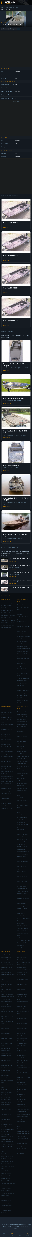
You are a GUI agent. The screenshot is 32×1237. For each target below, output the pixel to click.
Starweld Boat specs (22, 1128)
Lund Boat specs (5, 1050)
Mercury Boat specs (6, 1062)
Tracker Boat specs (21, 1136)
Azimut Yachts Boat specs (7, 602)
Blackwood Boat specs (6, 981)
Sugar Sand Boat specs (7, 1156)
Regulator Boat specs (6, 791)
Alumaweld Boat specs (6, 959)
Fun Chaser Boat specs (7, 1016)
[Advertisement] (16, 50)
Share (5, 29)
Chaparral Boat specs (22, 631)
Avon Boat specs (21, 974)
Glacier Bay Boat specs (7, 754)
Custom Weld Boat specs (23, 770)
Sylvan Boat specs (5, 1178)
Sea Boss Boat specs (6, 1112)
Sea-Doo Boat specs (6, 1121)
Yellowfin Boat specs (22, 947)
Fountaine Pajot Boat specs (23, 648)
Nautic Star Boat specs (6, 1072)
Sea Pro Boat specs (21, 878)
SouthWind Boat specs (22, 891)
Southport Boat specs (22, 888)
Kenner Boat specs (6, 1036)
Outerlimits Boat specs (7, 778)
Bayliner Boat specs (21, 621)
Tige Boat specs (21, 923)
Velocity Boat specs (21, 937)
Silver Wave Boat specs (7, 1136)
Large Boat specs (5, 599)
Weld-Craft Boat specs (22, 1151)
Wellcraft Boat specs (22, 697)
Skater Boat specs (21, 886)
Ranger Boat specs (6, 1102)
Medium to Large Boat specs (22, 600)
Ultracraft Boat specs (22, 1143)
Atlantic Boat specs (21, 726)
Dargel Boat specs (21, 1006)
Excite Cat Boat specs (22, 641)
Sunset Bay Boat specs (7, 1170)
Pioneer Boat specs (6, 1094)
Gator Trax (11, 7)
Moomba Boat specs (6, 1070)
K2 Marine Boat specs (22, 1052)
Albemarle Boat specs (22, 604)
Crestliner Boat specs (6, 1006)
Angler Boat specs (21, 719)
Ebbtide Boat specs (21, 778)
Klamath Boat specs (21, 1055)
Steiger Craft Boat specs (23, 901)
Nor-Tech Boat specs (6, 617)
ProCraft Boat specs (6, 1099)
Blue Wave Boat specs (22, 989)
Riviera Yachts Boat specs (7, 625)
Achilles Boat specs (21, 954)
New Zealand (23, 1220)
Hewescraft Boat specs (22, 800)
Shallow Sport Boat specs (7, 1129)
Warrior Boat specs (6, 1200)
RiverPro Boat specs (22, 1106)
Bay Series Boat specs (22, 979)
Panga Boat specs (21, 844)
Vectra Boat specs (5, 1190)
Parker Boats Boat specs (7, 781)
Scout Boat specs (5, 796)
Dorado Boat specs (6, 736)
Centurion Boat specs (6, 717)
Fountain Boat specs (22, 646)
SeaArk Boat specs (21, 1111)
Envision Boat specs (22, 783)
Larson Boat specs (6, 768)
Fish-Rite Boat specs (22, 1023)
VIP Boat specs (5, 1195)
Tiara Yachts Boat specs (22, 695)
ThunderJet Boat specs (22, 920)
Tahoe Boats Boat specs (22, 915)
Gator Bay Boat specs (6, 1026)
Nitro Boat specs (5, 1075)
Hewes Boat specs (5, 1033)
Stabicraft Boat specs (22, 893)
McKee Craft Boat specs (22, 834)
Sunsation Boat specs (22, 910)
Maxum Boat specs (21, 668)
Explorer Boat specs (22, 1018)
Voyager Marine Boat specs (7, 1198)
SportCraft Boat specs (6, 803)
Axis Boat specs (20, 731)
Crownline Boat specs (6, 732)
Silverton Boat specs (22, 692)
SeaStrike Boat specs (6, 1124)
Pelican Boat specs (21, 1089)
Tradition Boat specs (22, 925)
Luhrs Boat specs (21, 663)
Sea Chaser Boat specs (7, 1116)
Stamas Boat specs (6, 805)
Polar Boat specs (21, 849)
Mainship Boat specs (22, 666)
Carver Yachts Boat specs (23, 629)
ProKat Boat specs (5, 786)
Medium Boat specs (6, 706)
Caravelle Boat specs (22, 753)
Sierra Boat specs (5, 1134)
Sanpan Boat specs (21, 871)
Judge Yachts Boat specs (23, 658)
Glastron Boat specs (22, 790)
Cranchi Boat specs (6, 605)
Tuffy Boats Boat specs (22, 1138)
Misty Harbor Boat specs (7, 1065)
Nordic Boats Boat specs (7, 776)
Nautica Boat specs (21, 836)
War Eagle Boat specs (22, 1148)
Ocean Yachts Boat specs (7, 622)
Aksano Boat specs (21, 959)
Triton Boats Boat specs (22, 928)
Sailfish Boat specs (6, 793)
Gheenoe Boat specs (22, 1035)
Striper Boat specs (21, 906)
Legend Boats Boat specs (23, 1060)
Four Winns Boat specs (22, 651)
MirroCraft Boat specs (22, 1072)
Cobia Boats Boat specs (22, 761)
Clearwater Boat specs (6, 1001)
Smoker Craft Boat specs (7, 1144)
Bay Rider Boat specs (6, 967)
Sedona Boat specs (6, 1126)
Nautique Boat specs (22, 839)
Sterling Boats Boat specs (23, 1131)
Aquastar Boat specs (22, 972)
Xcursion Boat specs (6, 1205)
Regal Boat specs (21, 685)
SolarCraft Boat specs (22, 1121)
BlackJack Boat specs (22, 987)
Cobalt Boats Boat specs (7, 724)
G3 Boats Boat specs (6, 1018)
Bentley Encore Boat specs (8, 974)
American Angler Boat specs (23, 969)
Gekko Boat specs (5, 1028)
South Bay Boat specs (6, 1146)
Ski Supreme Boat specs (7, 1141)
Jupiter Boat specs (6, 763)
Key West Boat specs (22, 817)
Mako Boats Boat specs (22, 819)
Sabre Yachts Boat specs (23, 690)
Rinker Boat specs (21, 688)
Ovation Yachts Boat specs (23, 678)
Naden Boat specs (21, 1082)
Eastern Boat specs (6, 739)
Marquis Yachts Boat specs (7, 612)
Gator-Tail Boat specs (22, 1033)
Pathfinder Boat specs (6, 1092)
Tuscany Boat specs (6, 1188)
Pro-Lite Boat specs (6, 1097)
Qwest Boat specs (21, 1104)
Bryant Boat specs (21, 738)
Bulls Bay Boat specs (22, 994)
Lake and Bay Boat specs (23, 1057)
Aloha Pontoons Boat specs (8, 954)
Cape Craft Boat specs (6, 991)
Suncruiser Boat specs (7, 1161)
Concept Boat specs (6, 727)
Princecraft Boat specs (22, 854)
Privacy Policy (24, 1226)
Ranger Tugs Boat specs (23, 861)
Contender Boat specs (6, 729)
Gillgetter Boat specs (22, 1038)
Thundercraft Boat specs (7, 1180)
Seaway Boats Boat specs (23, 883)
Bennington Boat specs (22, 736)
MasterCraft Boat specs (7, 771)
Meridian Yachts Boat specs (23, 670)
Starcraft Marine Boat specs (23, 898)
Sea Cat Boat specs (6, 1114)
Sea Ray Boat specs (6, 627)
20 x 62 (17, 7)
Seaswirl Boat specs (6, 798)
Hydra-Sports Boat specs (23, 656)
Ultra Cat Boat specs (21, 1141)
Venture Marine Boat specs (23, 940)
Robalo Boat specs (21, 866)
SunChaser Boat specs (7, 1158)
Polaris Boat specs (21, 1096)
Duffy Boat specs (5, 1009)
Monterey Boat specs (6, 773)
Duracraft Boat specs (22, 1008)
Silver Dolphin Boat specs (23, 1119)
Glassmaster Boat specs (23, 1040)
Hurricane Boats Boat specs (23, 802)
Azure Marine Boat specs (23, 734)
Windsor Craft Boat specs (23, 700)
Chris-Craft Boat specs (22, 633)
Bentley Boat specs (6, 972)
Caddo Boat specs (21, 746)
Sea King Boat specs (6, 1119)
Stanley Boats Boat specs (23, 896)
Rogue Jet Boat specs (22, 868)
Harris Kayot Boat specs (7, 1031)
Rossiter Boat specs (6, 1107)
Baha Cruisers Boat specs (7, 709)
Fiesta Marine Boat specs (7, 751)
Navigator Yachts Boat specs (8, 615)
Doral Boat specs (21, 638)
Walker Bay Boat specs (22, 1146)
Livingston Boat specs (22, 1062)
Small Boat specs (5, 951)
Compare (13, 29)
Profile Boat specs (21, 856)
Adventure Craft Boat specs (23, 716)
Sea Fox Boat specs (21, 873)
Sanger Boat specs (6, 1109)
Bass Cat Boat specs (22, 977)
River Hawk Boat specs (22, 863)
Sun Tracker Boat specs (22, 908)
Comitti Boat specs (21, 763)
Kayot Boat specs (21, 814)
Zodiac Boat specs (5, 1212)
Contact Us (16, 1226)
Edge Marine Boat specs (22, 780)
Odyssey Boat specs (6, 1077)
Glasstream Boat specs (22, 788)
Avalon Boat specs (21, 729)
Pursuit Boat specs (6, 788)
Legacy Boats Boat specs (23, 661)
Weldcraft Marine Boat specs (23, 942)
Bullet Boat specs (21, 991)
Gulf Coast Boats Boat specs (8, 759)
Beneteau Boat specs (22, 623)
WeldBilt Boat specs (21, 1153)
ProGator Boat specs (22, 1101)
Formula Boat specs (21, 643)
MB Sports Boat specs (6, 1060)
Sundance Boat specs (6, 1163)
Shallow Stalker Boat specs (23, 1114)
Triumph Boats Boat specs (7, 1185)
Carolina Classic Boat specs (23, 626)
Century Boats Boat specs (23, 756)
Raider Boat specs (21, 859)
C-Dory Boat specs (21, 741)
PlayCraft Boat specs (22, 846)
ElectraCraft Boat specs (7, 1011)
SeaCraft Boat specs (22, 881)
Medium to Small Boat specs (22, 707)
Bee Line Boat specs (22, 984)
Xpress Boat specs (6, 1207)
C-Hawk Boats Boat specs (23, 743)
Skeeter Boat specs (6, 1139)
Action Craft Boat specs (22, 957)
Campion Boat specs (22, 748)
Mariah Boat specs (21, 829)
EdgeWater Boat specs (6, 741)
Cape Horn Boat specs (22, 751)
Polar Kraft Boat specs (22, 1094)
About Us (10, 1226)
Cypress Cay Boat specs (23, 773)
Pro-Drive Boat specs (22, 1099)
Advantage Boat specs (22, 714)
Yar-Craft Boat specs (22, 1155)
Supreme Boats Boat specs (23, 1133)
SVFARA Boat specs (6, 1173)
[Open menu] (29, 3)
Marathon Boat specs (6, 1053)
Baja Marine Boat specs (7, 712)
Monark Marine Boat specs (7, 1067)
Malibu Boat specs (21, 822)
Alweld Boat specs (21, 967)
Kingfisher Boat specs (6, 766)
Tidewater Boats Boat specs (8, 1183)
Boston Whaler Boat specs (7, 714)
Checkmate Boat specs (22, 758)
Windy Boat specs (21, 702)
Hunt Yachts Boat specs (7, 610)
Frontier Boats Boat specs (23, 1025)
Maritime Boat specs (6, 1055)
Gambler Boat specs (22, 1028)
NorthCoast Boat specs (22, 841)
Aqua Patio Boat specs (22, 721)
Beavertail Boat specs (22, 982)
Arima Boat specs (5, 962)
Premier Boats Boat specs (23, 851)
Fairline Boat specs (6, 607)
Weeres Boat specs (6, 1203)
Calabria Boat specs (6, 989)
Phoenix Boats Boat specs (23, 1091)
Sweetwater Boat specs (7, 1175)
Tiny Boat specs (21, 951)
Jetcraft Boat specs (6, 761)
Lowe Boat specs (5, 1048)
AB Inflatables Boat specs (23, 711)
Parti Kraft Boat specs (6, 1089)
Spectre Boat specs (6, 800)
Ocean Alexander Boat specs (8, 620)
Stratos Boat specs (6, 1153)
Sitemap (16, 1228)
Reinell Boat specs (5, 1104)
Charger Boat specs (6, 999)
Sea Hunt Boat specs (22, 876)
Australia (16, 1220)
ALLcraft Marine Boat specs (23, 962)
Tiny (7, 7)
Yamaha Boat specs (6, 1210)
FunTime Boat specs (22, 653)
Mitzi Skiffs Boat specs (22, 1074)
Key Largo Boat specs (6, 1038)
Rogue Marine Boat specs (23, 1109)
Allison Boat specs (21, 964)
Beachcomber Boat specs (7, 969)
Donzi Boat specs (5, 734)
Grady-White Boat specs (7, 756)
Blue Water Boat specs (6, 986)
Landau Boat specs (6, 1040)
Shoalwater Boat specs (22, 1116)
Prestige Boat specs (22, 680)
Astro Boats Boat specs (7, 964)
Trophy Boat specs (21, 930)
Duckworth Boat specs (22, 775)
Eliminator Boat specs (6, 744)
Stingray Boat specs (21, 903)
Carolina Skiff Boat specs (7, 994)
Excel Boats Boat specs (22, 1016)
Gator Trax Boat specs (22, 1030)
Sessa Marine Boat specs (7, 630)
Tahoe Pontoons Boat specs (23, 918)
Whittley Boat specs (21, 945)
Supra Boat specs (21, 913)
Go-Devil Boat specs (22, 1043)
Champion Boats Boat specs (8, 996)
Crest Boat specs (5, 1004)
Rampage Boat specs (22, 683)
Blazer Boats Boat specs (7, 984)
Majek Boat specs (21, 1065)
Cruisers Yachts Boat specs (23, 636)
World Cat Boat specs (6, 808)
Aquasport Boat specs (22, 724)
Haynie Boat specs (21, 1050)
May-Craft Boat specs (22, 831)
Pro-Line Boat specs (6, 783)
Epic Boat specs (21, 785)
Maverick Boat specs (6, 1058)
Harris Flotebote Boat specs (23, 797)
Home (2, 7)
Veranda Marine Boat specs (7, 1193)
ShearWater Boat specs (7, 1131)
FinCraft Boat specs (21, 1021)
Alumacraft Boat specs (6, 957)
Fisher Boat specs (5, 1013)
